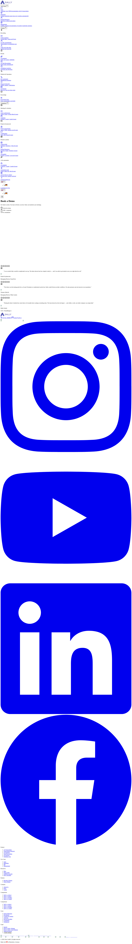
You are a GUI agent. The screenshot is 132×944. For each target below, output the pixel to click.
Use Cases (3, 6)
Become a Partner (8, 880)
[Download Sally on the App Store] (14, 935)
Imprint (5, 927)
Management (7, 866)
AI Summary (7, 852)
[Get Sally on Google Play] (40, 935)
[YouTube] (66, 582)
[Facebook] (66, 844)
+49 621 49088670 (7, 317)
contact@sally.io (17, 317)
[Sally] (6, 3)
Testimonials (4, 179)
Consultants (6, 920)
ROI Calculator (7, 875)
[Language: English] (3, 181)
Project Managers (8, 913)
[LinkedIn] (66, 713)
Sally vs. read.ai (7, 896)
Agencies (6, 917)
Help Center (7, 872)
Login (2, 188)
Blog (5, 871)
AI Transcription (8, 849)
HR (4, 864)
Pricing (8, 179)
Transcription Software (9, 851)
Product (3, 28)
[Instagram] (66, 451)
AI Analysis (6, 855)
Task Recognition (8, 854)
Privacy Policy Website (9, 928)
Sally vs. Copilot (8, 899)
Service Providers (8, 919)
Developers (6, 915)
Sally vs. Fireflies (8, 897)
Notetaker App (7, 856)
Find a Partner (7, 882)
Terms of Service (8, 931)
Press (5, 888)
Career (5, 889)
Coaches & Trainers (8, 916)
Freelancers (6, 922)
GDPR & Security (8, 874)
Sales (5, 862)
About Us (6, 887)
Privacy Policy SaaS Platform (11, 929)
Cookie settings (7, 932)
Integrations (3, 103)
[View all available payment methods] (71, 936)
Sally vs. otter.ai (7, 895)
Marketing (6, 863)
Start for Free (7, 188)
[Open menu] (2, 197)
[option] (6, 185)
